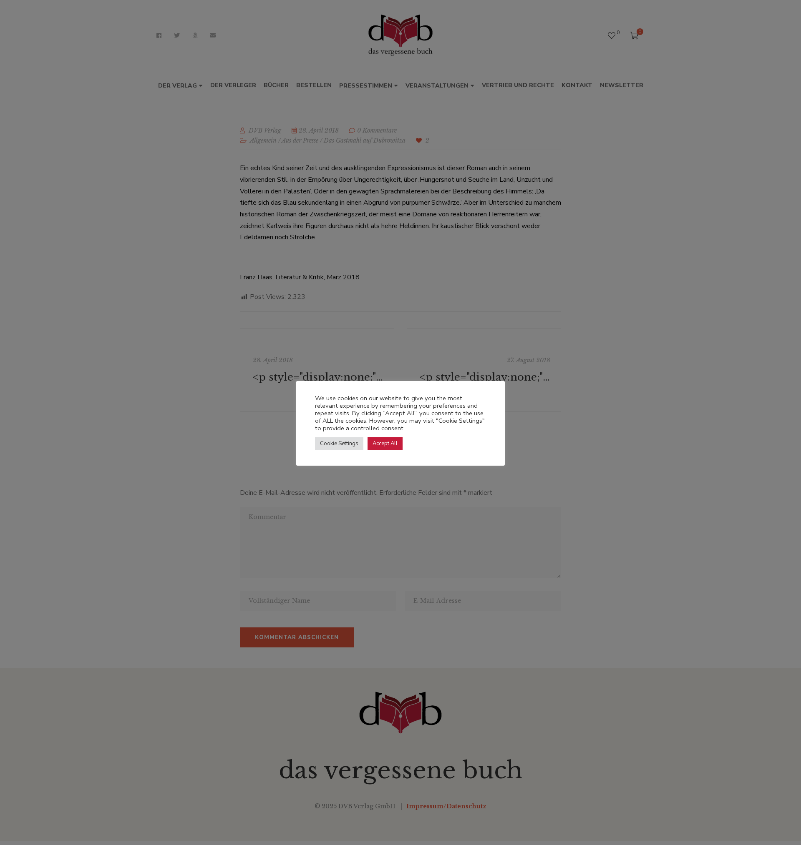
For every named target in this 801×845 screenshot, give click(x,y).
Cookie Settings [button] (339, 443)
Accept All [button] (385, 443)
